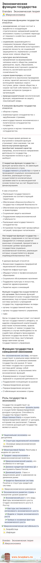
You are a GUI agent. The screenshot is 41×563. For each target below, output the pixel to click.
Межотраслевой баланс (14, 450)
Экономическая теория (27, 11)
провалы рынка (32, 407)
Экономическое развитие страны (19, 492)
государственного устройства (16, 170)
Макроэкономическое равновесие (20, 489)
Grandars (7, 11)
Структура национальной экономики (22, 441)
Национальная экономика (15, 435)
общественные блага (11, 417)
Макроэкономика (15, 14)
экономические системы (17, 355)
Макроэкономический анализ (18, 461)
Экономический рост (15, 498)
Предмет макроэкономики (16, 455)
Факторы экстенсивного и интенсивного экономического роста (21, 509)
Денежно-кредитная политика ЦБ (20, 467)
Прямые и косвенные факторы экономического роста (20, 521)
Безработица (12, 529)
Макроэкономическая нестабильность (21, 526)
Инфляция (10, 532)
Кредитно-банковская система (19, 480)
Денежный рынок (13, 472)
